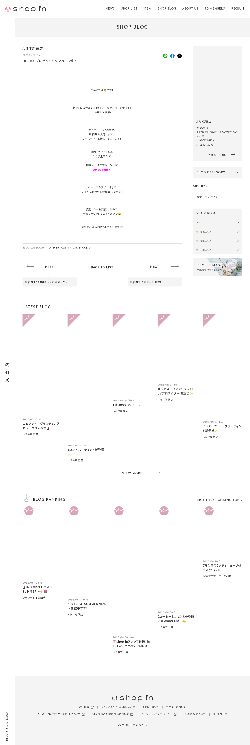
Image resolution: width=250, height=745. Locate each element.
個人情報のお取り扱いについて (110, 714)
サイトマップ (220, 714)
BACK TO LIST (102, 267)
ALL (198, 223)
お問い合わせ (151, 707)
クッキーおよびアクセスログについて (59, 714)
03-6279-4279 (206, 140)
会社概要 (84, 707)
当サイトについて (176, 707)
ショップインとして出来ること (118, 707)
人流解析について (195, 714)
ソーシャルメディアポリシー (157, 714)
